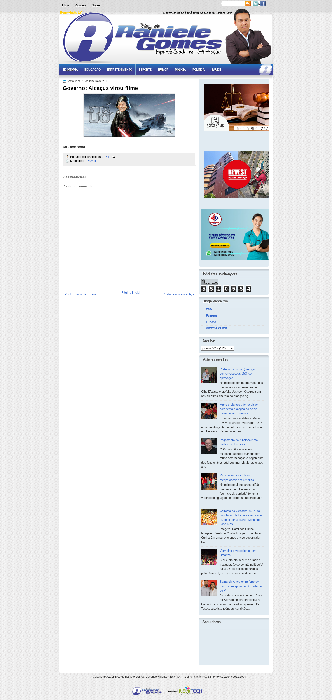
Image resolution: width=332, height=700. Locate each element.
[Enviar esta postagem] (113, 156)
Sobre (96, 5)
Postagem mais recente (81, 294)
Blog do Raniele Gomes (129, 676)
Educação (92, 69)
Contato (80, 5)
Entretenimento (119, 69)
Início (65, 5)
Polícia (180, 69)
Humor (163, 69)
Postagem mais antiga (178, 294)
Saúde (216, 69)
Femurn (211, 315)
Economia (70, 69)
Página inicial (130, 292)
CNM (209, 309)
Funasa (211, 322)
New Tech (176, 676)
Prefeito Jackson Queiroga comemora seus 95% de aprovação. (237, 374)
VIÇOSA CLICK (216, 328)
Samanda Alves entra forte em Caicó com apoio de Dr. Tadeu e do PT (241, 586)
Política (198, 69)
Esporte (145, 69)
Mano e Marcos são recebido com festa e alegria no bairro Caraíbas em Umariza (239, 409)
